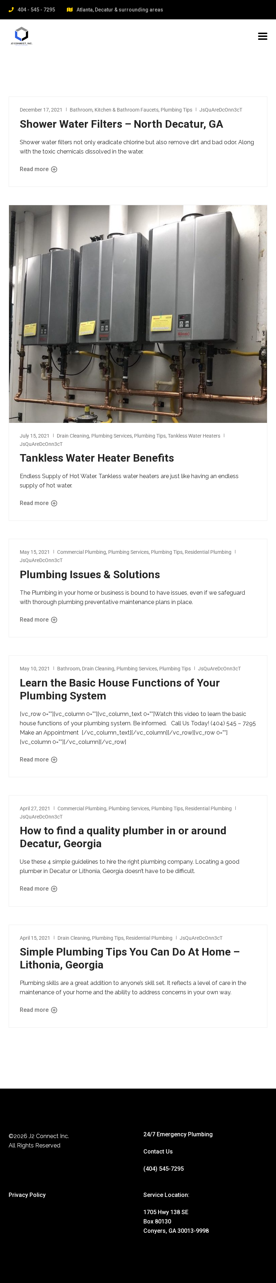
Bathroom (81, 110)
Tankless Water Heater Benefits (97, 458)
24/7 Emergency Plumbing (178, 1134)
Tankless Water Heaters (194, 436)
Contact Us (158, 1151)
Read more (35, 169)
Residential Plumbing (208, 552)
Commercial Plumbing (81, 552)
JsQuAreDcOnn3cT (220, 110)
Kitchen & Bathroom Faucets (126, 110)
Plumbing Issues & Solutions (90, 574)
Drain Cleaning (73, 436)
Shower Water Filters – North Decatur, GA (121, 124)
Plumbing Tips (176, 110)
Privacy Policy (27, 1195)
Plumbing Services (111, 436)
